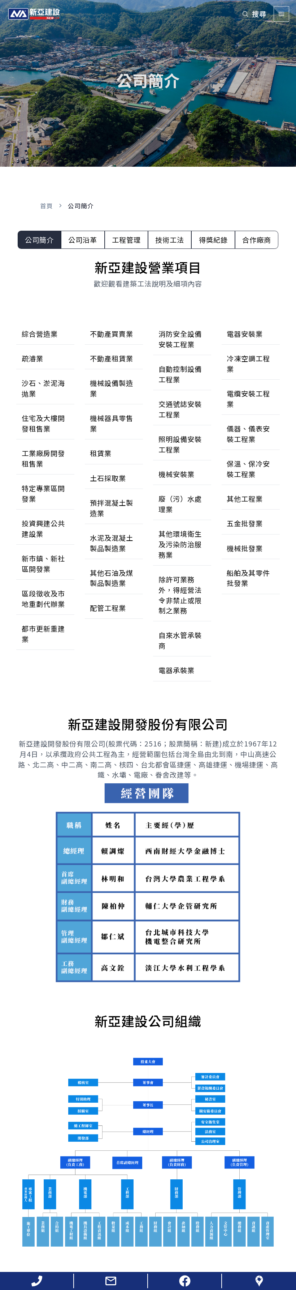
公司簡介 (39, 240)
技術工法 (169, 240)
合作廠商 (256, 240)
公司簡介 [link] (81, 205)
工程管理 (126, 240)
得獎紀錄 (213, 240)
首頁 (46, 205)
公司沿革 (82, 240)
